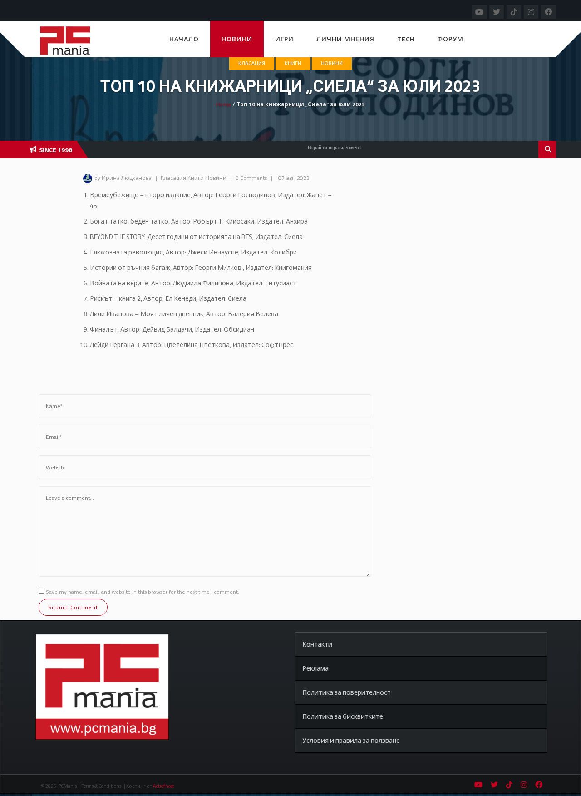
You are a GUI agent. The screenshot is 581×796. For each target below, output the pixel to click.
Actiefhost (163, 786)
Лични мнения (345, 39)
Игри (284, 39)
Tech (405, 39)
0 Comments (251, 178)
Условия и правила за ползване (351, 740)
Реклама (315, 668)
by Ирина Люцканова (123, 178)
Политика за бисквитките (342, 716)
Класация (251, 63)
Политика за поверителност (346, 692)
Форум (450, 39)
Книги (293, 63)
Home (223, 104)
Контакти (317, 644)
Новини (237, 39)
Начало (184, 39)
